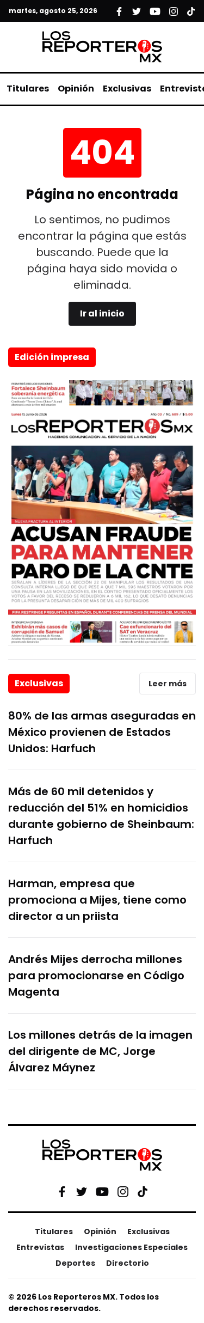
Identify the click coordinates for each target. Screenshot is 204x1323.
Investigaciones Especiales (131, 1247)
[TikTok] (142, 1191)
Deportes (75, 1263)
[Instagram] (123, 1191)
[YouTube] (102, 1191)
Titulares (28, 88)
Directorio (127, 1263)
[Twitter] (81, 1191)
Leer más (168, 683)
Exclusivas (127, 88)
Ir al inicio (102, 313)
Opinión (76, 88)
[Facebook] (62, 1191)
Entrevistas (40, 1247)
